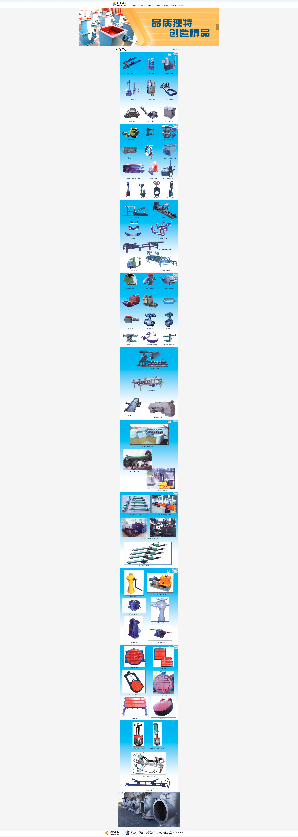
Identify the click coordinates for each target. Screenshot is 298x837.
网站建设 (150, 833)
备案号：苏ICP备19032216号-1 (139, 833)
